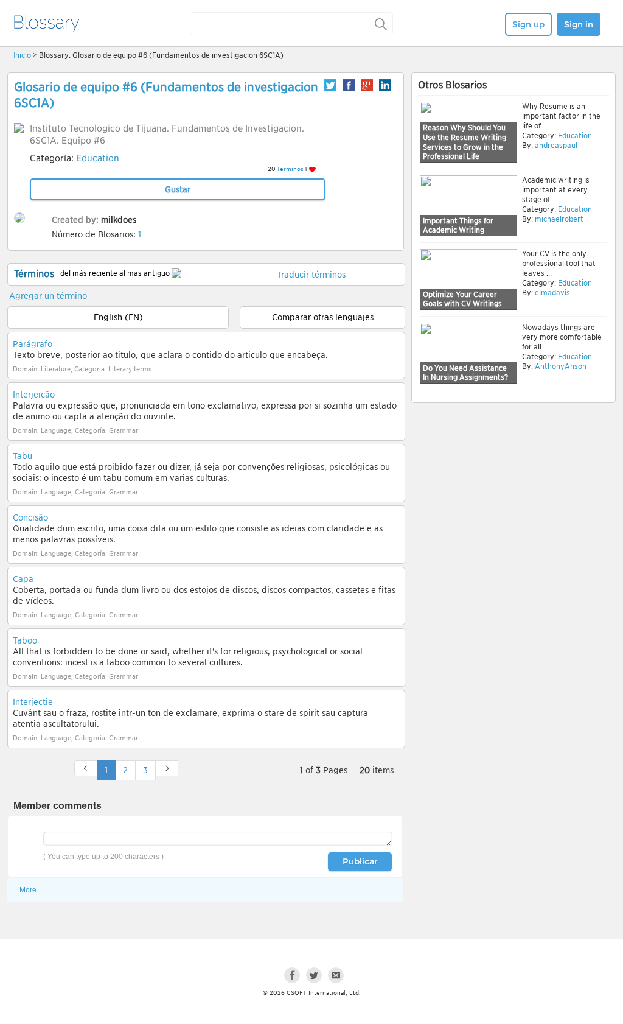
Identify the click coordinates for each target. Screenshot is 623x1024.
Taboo (25, 640)
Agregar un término (48, 296)
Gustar (177, 189)
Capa (23, 579)
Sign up (528, 24)
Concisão (30, 517)
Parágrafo (32, 344)
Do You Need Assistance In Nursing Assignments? (465, 372)
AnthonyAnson (560, 366)
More (28, 890)
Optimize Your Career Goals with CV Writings (462, 299)
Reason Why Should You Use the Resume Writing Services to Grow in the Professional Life (464, 142)
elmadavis (552, 292)
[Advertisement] (513, 500)
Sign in (578, 24)
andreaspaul (556, 145)
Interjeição (34, 394)
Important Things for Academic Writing (458, 225)
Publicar (360, 861)
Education (97, 158)
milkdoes (118, 220)
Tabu (22, 456)
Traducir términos (311, 274)
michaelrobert (559, 218)
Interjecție (33, 702)
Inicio (22, 55)
